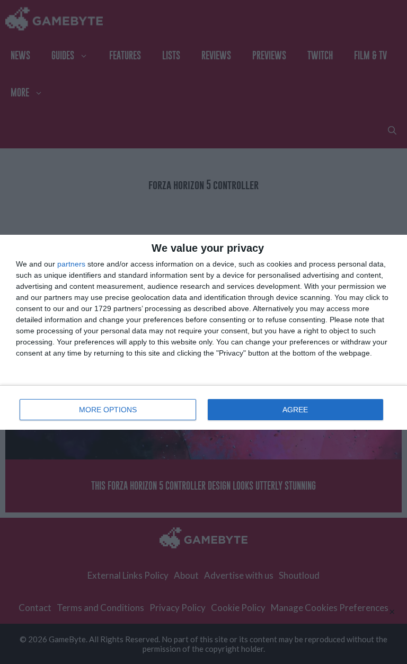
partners (71, 264)
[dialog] (203, 332)
